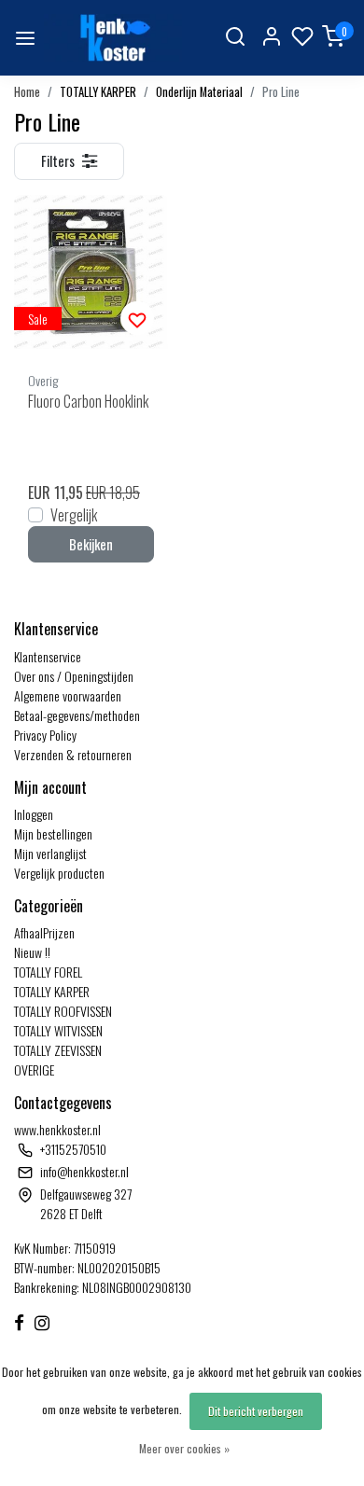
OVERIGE (34, 1069)
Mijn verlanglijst (50, 853)
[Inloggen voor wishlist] (137, 318)
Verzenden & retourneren (73, 754)
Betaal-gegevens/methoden (77, 715)
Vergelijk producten (59, 872)
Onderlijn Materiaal (199, 92)
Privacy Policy (45, 734)
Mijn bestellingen (53, 833)
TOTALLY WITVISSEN (58, 1030)
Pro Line (281, 92)
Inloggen (33, 814)
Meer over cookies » (184, 1448)
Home (27, 92)
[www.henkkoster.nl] (113, 38)
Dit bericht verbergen (255, 1411)
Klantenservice (47, 656)
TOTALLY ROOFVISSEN (63, 1011)
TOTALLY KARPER (98, 92)
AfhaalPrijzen (44, 932)
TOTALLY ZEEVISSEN (58, 1050)
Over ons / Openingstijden (73, 676)
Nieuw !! (32, 952)
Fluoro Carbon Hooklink (88, 401)
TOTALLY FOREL (48, 971)
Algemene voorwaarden (67, 695)
